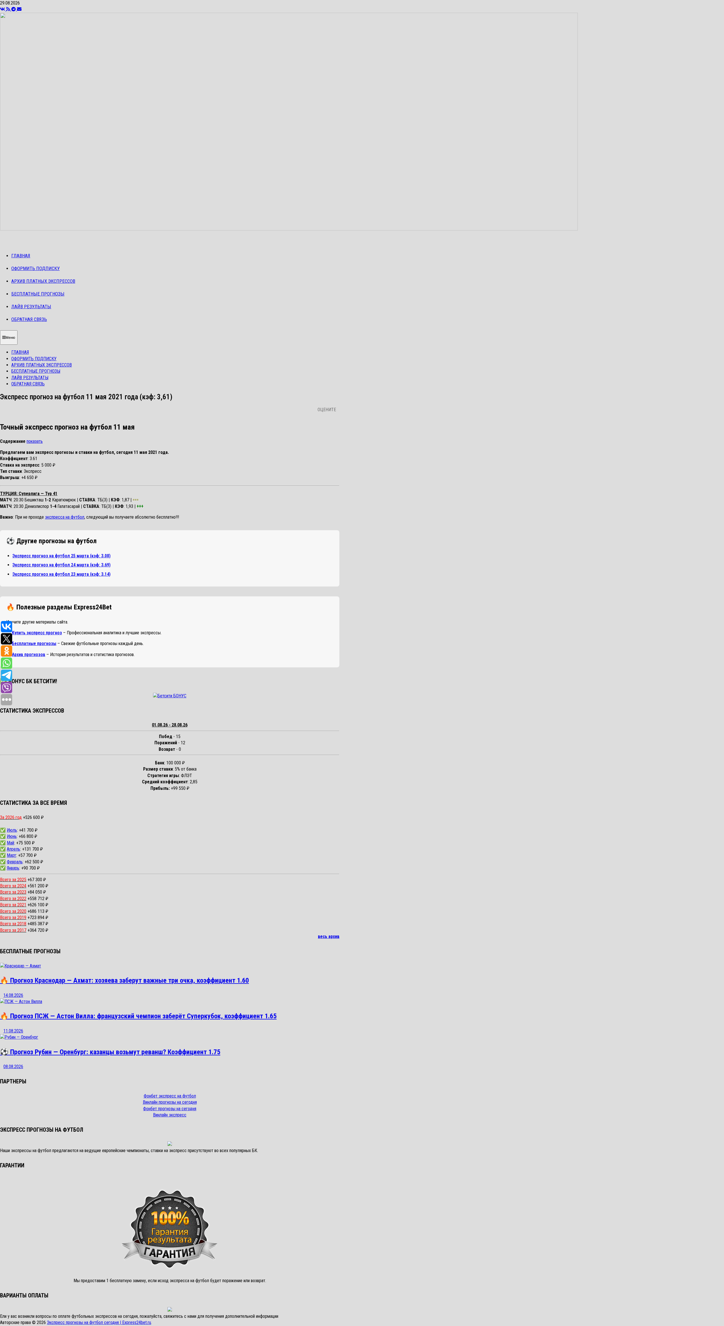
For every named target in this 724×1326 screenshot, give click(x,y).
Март (11, 855)
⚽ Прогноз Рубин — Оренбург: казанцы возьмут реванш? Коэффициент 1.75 (110, 1052)
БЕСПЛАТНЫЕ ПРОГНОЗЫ (37, 294)
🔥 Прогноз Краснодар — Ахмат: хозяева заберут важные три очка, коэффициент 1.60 (124, 980)
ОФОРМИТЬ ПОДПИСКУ (35, 268)
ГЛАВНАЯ (20, 255)
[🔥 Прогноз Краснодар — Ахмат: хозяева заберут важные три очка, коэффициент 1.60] (20, 966)
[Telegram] (14, 9)
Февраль (15, 861)
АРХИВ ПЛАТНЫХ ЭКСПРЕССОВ (43, 281)
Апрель (13, 849)
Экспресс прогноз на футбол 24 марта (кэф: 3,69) (61, 565)
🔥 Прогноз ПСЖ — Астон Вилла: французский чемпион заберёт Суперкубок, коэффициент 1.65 (138, 1016)
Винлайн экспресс (169, 1115)
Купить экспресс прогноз (37, 632)
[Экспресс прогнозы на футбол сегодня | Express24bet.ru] (289, 229)
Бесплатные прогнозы (34, 643)
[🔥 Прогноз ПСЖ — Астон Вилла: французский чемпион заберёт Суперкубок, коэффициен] (21, 1001)
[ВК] (3, 9)
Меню (10, 337)
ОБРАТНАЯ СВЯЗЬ (29, 319)
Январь (13, 868)
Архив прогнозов (28, 654)
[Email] (19, 9)
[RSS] (8, 9)
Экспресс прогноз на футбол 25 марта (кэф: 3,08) (61, 556)
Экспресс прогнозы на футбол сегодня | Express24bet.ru (99, 1322)
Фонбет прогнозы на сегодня (169, 1108)
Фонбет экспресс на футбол (170, 1096)
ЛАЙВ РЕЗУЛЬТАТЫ (31, 306)
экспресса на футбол (64, 517)
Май (10, 843)
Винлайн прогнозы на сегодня (170, 1102)
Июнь (12, 836)
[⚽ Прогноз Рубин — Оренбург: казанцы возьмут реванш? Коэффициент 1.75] (19, 1037)
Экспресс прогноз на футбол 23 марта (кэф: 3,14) (61, 574)
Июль (12, 830)
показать (35, 441)
